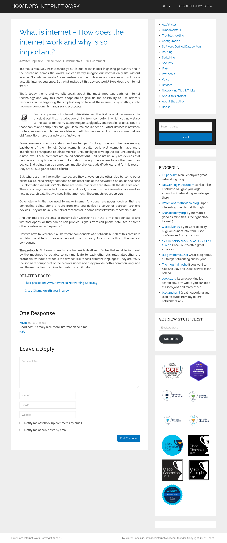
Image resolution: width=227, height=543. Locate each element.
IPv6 (165, 68)
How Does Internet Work (45, 6)
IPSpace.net (170, 175)
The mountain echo (175, 264)
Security (167, 63)
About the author (173, 101)
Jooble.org (169, 278)
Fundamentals (171, 30)
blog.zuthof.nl (171, 292)
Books (166, 107)
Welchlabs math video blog (180, 203)
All (164, 6)
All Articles (169, 24)
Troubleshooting (173, 35)
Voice (165, 79)
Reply (22, 331)
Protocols (168, 74)
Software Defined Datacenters (181, 46)
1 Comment (97, 61)
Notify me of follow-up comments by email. (53, 423)
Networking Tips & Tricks (178, 90)
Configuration (171, 41)
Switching (168, 57)
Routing (167, 52)
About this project (194, 6)
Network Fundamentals (66, 61)
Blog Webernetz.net (175, 255)
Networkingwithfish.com (178, 184)
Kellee (23, 322)
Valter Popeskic (32, 61)
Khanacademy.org (174, 213)
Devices (167, 85)
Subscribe (171, 339)
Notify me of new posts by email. (46, 430)
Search (186, 137)
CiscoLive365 (171, 227)
